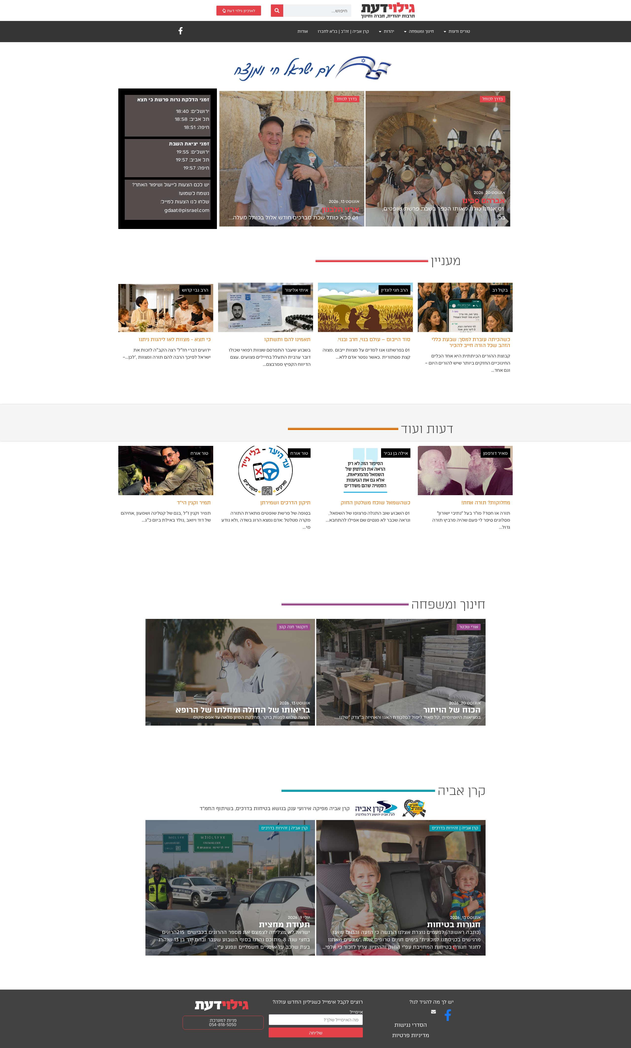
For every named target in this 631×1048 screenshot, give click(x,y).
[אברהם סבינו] (438, 159)
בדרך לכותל (492, 99)
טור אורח (299, 453)
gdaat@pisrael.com (186, 210)
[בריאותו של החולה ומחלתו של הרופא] (230, 672)
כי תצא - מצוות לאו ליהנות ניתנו (175, 339)
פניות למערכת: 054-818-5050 (223, 1022)
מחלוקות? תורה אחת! (485, 503)
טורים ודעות (459, 31)
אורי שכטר (468, 627)
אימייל (356, 1011)
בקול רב (500, 290)
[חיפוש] (277, 10)
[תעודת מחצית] (230, 888)
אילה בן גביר (396, 453)
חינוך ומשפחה (421, 31)
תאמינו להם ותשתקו (287, 339)
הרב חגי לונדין (394, 290)
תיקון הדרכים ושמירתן (285, 503)
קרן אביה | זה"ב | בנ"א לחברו (343, 31)
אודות (303, 31)
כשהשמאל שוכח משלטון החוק (375, 503)
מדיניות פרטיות (410, 1035)
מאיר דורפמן (495, 453)
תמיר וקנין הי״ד (194, 503)
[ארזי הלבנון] (291, 159)
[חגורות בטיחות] (401, 888)
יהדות (389, 31)
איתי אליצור (296, 290)
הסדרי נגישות (410, 1025)
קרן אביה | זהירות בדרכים (455, 828)
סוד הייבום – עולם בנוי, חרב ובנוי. (373, 339)
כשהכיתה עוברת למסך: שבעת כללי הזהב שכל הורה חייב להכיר (471, 342)
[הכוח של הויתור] (401, 672)
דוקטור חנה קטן (293, 627)
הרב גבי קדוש (195, 290)
